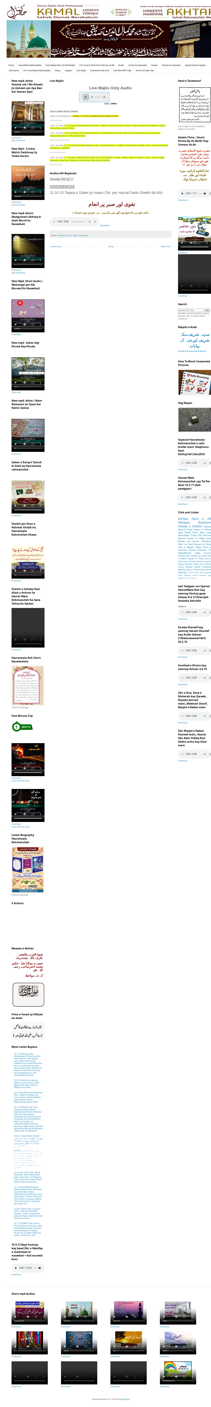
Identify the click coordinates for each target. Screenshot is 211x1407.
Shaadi (190, 559)
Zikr (200, 535)
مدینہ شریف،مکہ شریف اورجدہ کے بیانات (195, 340)
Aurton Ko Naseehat (137, 65)
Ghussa (207, 535)
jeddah (197, 567)
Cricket (196, 570)
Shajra (58, 70)
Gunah (192, 550)
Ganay (181, 567)
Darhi (195, 532)
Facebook (206, 567)
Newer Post (56, 246)
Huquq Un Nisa (202, 544)
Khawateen (61, 235)
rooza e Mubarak (189, 578)
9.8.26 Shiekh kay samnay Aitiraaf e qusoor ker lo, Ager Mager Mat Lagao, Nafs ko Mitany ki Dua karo (26, 1084)
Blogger (126, 1399)
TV (196, 559)
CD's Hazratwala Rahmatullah (36, 70)
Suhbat (207, 526)
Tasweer (200, 561)
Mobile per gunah (188, 541)
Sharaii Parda (185, 529)
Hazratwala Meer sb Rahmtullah (60, 65)
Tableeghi (182, 572)
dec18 (195, 575)
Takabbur (206, 541)
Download (104, 225)
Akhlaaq (184, 522)
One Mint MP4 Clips (122, 70)
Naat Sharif (184, 532)
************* (192, 351)
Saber (75, 235)
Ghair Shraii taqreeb (202, 573)
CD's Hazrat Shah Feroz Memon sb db (96, 65)
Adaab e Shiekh (190, 526)
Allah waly (205, 532)
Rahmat (181, 556)
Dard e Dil (201, 518)
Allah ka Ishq (185, 544)
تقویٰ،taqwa (83, 235)
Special (182, 538)
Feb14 (190, 573)
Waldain (189, 567)
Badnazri (204, 522)
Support (68, 70)
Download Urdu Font (99, 70)
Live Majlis (81, 70)
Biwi (188, 556)
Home (11, 65)
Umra (180, 575)
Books (121, 65)
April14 (189, 570)
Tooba (194, 535)
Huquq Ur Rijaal (196, 538)
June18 (207, 570)
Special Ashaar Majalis (195, 65)
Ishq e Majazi (186, 547)
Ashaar (154, 65)
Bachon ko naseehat (171, 65)
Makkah (187, 575)
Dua (209, 538)
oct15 (69, 235)
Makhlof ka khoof (199, 556)
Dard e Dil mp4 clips (145, 70)
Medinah (182, 570)
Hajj (202, 570)
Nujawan (202, 550)
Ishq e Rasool (189, 561)
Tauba (201, 559)
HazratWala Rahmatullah (29, 65)
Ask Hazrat (14, 70)
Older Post (165, 246)
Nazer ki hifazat (202, 529)
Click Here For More (21, 781)
